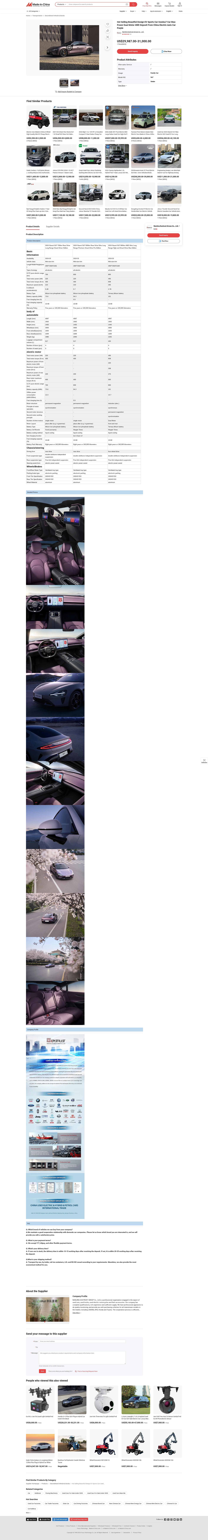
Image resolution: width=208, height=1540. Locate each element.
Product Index (141, 1526)
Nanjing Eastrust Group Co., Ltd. (133, 32)
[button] (127, 4)
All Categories (33, 11)
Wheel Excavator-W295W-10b (131, 1460)
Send (42, 1371)
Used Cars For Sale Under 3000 (97, 1493)
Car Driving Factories (81, 1503)
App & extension (155, 11)
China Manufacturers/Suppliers (87, 1526)
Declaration (126, 1532)
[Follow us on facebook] (165, 1519)
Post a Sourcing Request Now (86, 1371)
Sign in (180, 6)
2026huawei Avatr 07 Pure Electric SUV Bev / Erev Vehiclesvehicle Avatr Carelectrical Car (142, 171)
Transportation (37, 16)
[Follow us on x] (168, 1519)
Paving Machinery (52, 1493)
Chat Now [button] (167, 51)
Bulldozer (38, 1493)
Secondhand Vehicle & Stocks (55, 16)
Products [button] (60, 4)
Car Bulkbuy (32, 1509)
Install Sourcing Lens (80, 1519)
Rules (180, 11)
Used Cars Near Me (119, 1493)
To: (37, 1347)
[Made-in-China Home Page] (38, 4)
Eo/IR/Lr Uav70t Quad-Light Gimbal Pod (39, 1416)
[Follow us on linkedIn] (181, 1519)
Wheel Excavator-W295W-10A (163, 1460)
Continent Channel (129, 1526)
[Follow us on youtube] (174, 1519)
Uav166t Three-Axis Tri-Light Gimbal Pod (103, 1416)
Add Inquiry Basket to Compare (69, 91)
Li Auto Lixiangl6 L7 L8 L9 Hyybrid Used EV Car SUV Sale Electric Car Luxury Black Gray (135, 1418)
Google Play (45, 1519)
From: (36, 1341)
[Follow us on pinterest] (178, 1519)
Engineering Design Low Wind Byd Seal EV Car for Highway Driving (168, 171)
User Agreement (115, 1532)
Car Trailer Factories (51, 1503)
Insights (149, 1526)
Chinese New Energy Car (133, 1503)
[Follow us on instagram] (171, 1519)
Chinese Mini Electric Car (154, 1503)
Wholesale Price (116, 1526)
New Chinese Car (115, 1503)
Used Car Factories (34, 1503)
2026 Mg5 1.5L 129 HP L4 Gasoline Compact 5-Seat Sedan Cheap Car (91, 133)
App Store (31, 1519)
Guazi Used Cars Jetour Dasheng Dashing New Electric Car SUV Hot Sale (90, 171)
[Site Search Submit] (133, 4)
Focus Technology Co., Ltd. (89, 1532)
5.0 (155, 229)
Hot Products (60, 1526)
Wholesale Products (104, 1526)
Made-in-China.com (94, 1528)
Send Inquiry (133, 51)
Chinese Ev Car (172, 1503)
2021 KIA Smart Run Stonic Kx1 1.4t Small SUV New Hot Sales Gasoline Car (63, 133)
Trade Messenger (60, 1519)
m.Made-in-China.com (109, 1528)
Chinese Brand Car (98, 1503)
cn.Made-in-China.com (124, 1528)
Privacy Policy (137, 1532)
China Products (70, 1526)
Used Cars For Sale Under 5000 (72, 1493)
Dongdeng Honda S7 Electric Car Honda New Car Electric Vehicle (142, 210)
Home (28, 16)
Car (29, 1493)
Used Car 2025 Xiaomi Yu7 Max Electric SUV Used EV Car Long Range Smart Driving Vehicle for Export (168, 133)
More (28, 1513)
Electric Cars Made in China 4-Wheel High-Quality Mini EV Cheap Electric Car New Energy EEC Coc (38, 133)
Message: (35, 1353)
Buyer (132, 11)
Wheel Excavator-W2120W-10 (100, 1460)
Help (143, 11)
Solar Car (66, 1503)
